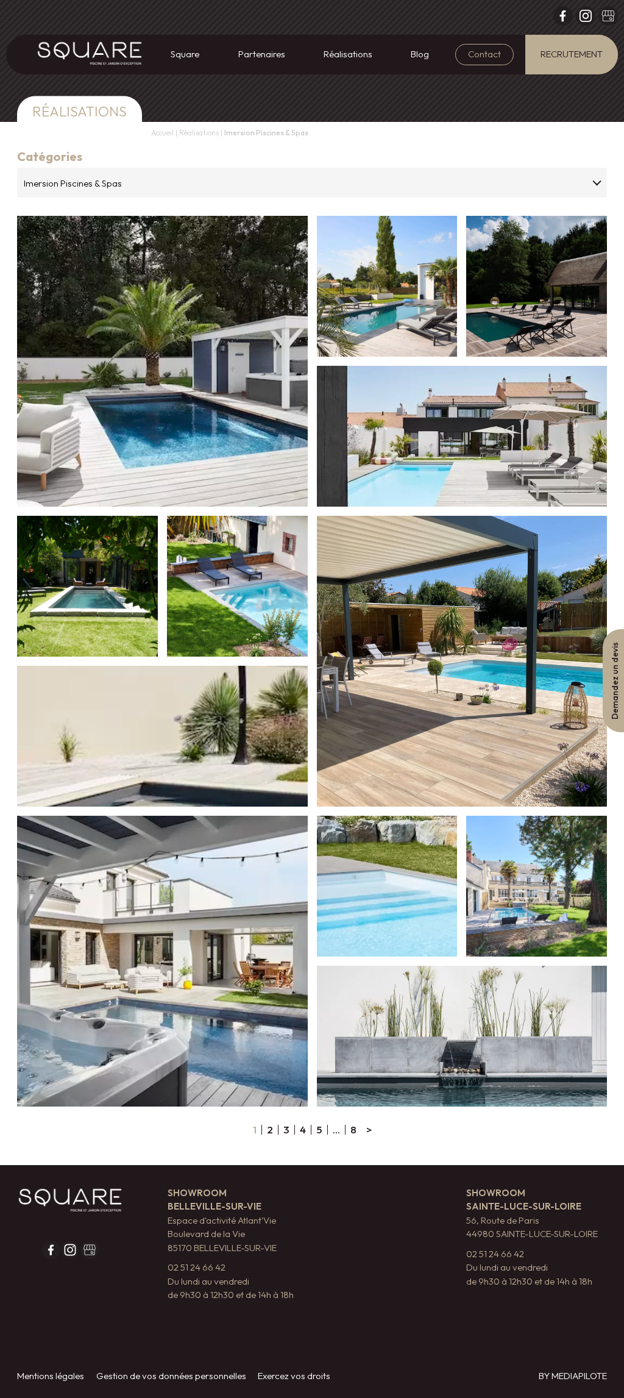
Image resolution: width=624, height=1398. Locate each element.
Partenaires (261, 54)
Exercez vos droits (294, 1376)
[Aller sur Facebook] (563, 18)
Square (185, 54)
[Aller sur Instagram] (585, 18)
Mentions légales (50, 1376)
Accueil (162, 132)
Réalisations (348, 54)
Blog (420, 54)
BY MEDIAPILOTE (573, 1376)
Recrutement (572, 54)
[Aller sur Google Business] (608, 18)
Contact (484, 54)
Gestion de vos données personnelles (171, 1376)
